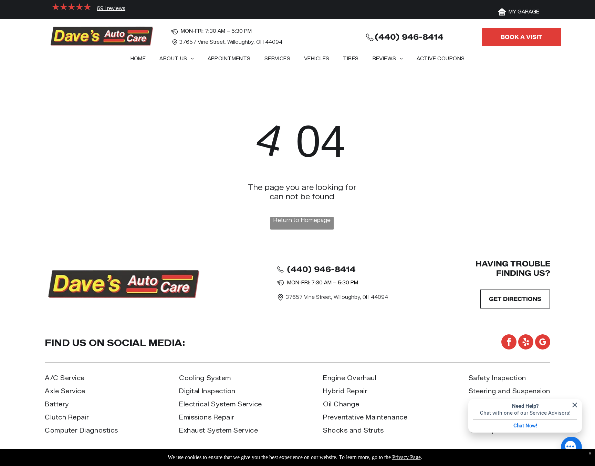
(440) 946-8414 (409, 37)
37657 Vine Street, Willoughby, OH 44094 (230, 42)
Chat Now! (525, 426)
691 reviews (111, 8)
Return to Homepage (302, 220)
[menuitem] (138, 60)
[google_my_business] (542, 342)
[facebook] (508, 342)
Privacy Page (406, 457)
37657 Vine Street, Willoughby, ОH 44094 (336, 297)
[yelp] (525, 342)
